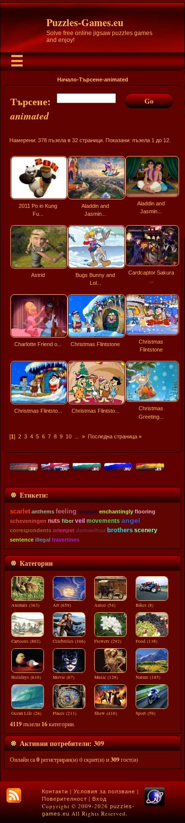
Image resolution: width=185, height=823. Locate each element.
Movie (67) (63, 677)
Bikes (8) (144, 605)
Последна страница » (115, 436)
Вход (99, 799)
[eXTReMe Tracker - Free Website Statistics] (155, 804)
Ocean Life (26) (26, 713)
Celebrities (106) (69, 641)
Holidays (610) (26, 677)
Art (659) (62, 605)
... (76, 436)
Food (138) (146, 641)
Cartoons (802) (25, 641)
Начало (67, 79)
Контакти (55, 791)
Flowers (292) (107, 641)
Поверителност (64, 799)
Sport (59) (145, 713)
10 (69, 436)
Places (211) (64, 713)
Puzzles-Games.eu (84, 22)
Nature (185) (148, 677)
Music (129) (106, 677)
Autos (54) (104, 605)
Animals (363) (25, 605)
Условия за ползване (104, 791)
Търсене (90, 79)
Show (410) (105, 713)
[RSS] (14, 795)
